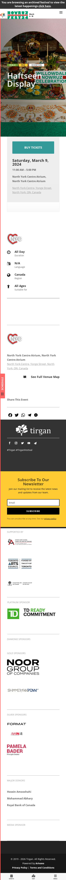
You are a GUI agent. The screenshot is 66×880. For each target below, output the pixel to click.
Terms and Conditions (42, 867)
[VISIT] (33, 876)
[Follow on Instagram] (16, 443)
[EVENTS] (11, 876)
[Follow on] (35, 443)
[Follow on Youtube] (28, 443)
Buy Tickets (33, 147)
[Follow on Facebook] (9, 443)
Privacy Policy (19, 867)
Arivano (40, 863)
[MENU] (55, 876)
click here (44, 6)
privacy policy (50, 518)
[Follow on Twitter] (22, 443)
